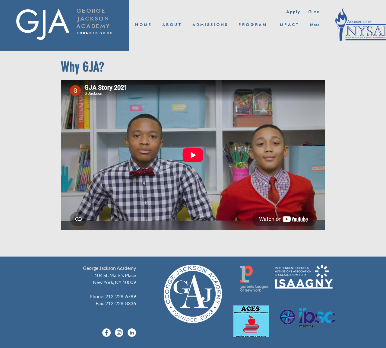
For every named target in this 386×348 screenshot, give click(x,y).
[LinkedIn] (132, 332)
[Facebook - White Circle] (106, 332)
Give (314, 12)
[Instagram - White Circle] (119, 332)
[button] (172, 25)
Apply (294, 12)
